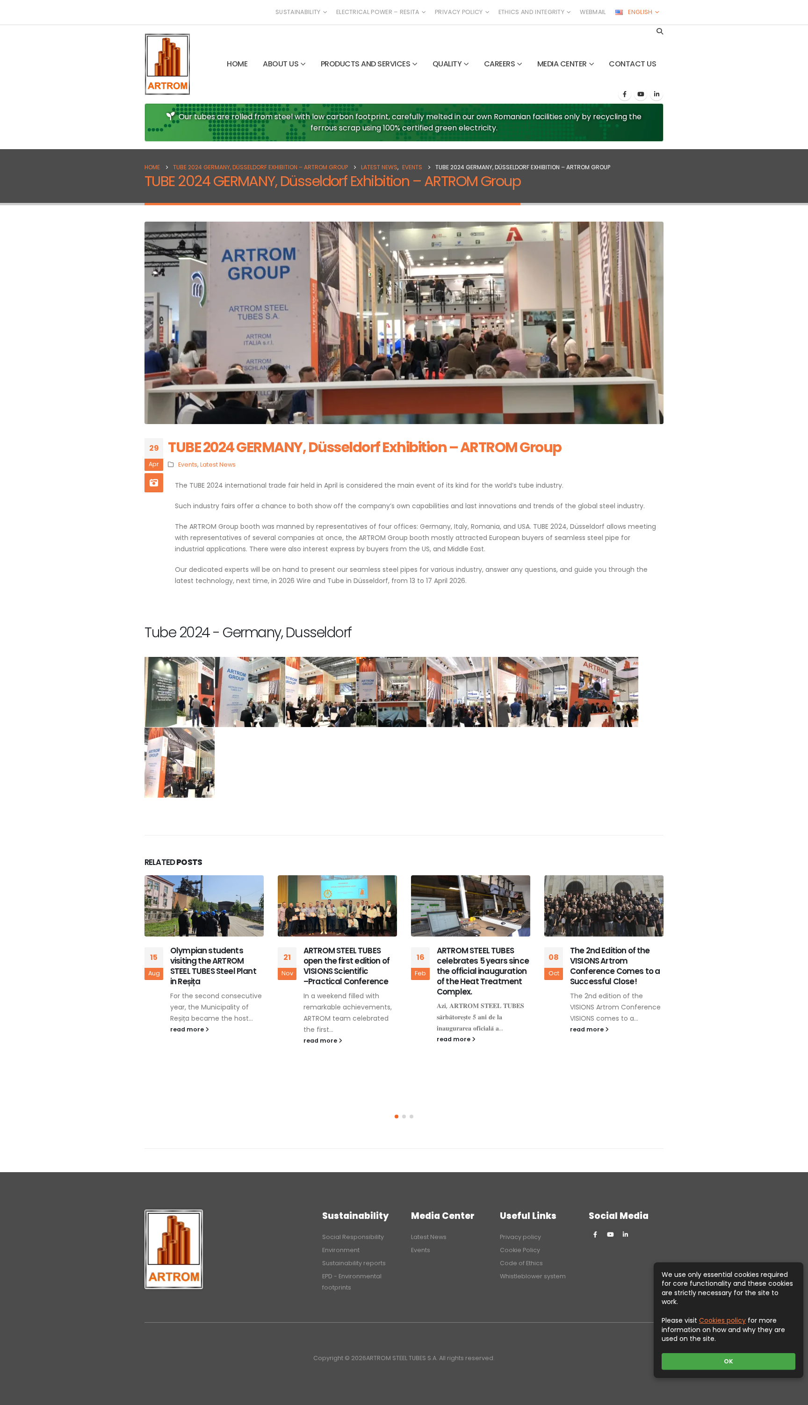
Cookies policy (722, 1320)
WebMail (593, 12)
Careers (499, 63)
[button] (660, 31)
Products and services (366, 63)
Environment (341, 1250)
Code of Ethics (521, 1263)
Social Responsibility (353, 1237)
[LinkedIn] (656, 94)
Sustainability (297, 12)
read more (187, 1029)
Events (187, 464)
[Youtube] (640, 94)
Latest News (218, 464)
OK (728, 1361)
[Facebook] (624, 94)
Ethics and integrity (531, 12)
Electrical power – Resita (377, 12)
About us (280, 63)
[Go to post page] (204, 906)
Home (237, 63)
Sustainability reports (354, 1263)
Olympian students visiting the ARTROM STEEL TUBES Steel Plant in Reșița (213, 966)
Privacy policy (459, 12)
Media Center (562, 63)
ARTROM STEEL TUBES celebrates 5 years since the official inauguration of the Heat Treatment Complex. (483, 971)
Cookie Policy (520, 1250)
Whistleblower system (533, 1276)
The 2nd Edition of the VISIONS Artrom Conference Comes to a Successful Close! (615, 966)
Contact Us (632, 63)
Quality (447, 63)
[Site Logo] (167, 64)
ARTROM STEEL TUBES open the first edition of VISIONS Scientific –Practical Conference (346, 966)
